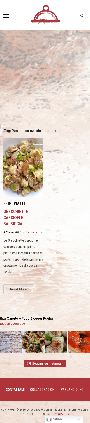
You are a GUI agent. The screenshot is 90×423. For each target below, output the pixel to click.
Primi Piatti (14, 203)
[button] (6, 16)
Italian (57, 419)
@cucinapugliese (12, 323)
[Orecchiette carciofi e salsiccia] (23, 141)
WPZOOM (64, 414)
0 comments (34, 232)
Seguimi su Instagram (47, 363)
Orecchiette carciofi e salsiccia (15, 217)
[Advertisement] (45, 82)
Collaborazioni (42, 389)
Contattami (15, 389)
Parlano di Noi (72, 389)
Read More (18, 289)
